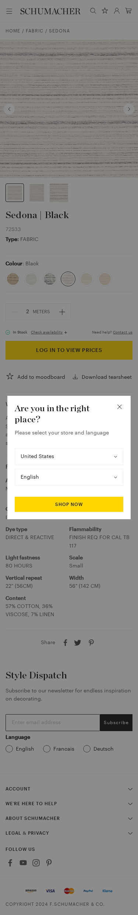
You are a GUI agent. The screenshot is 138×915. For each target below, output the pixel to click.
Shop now (69, 504)
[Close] (119, 407)
